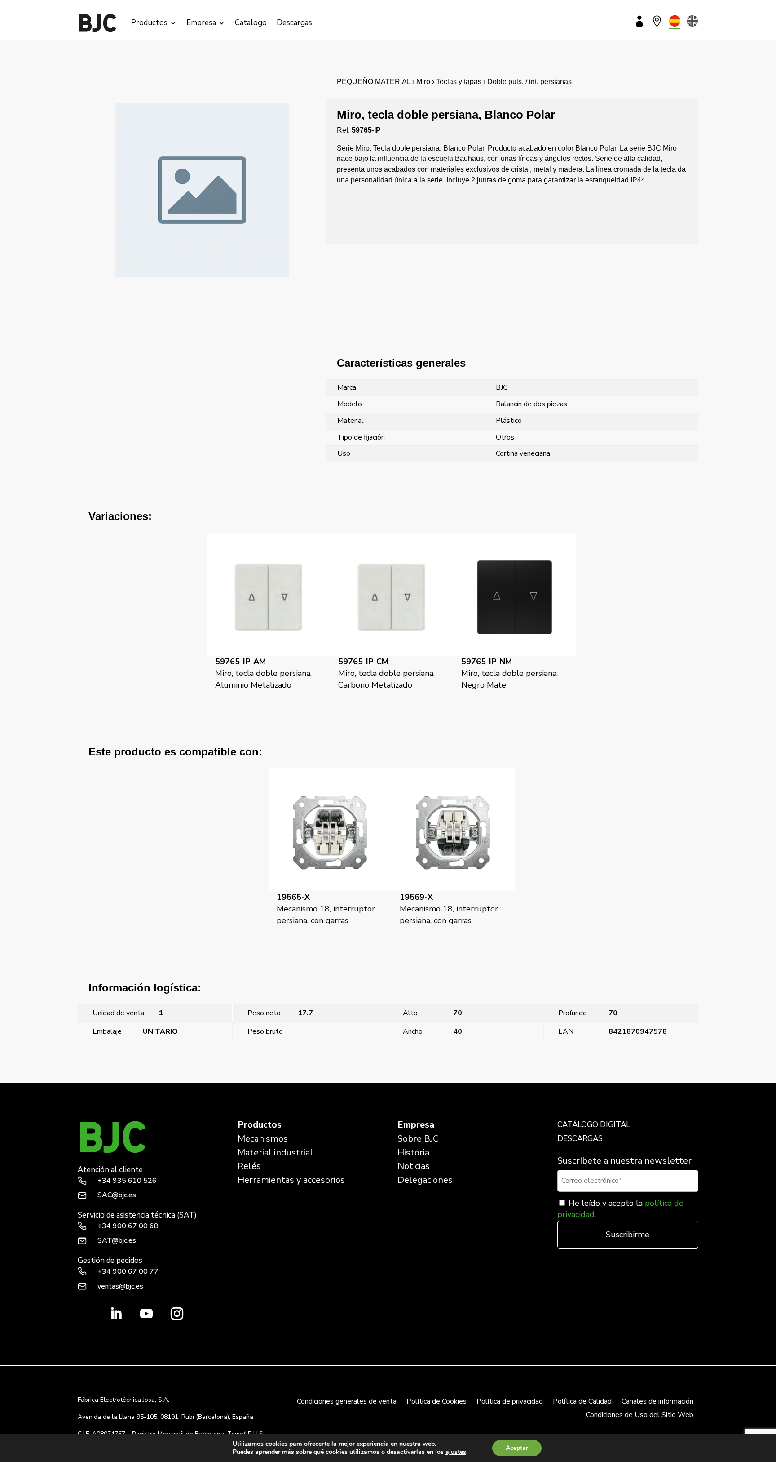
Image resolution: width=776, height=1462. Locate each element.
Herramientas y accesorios (291, 1180)
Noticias (413, 1166)
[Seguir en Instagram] (177, 1313)
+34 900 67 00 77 (128, 1271)
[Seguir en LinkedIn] (115, 1313)
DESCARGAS (580, 1138)
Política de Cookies (436, 1402)
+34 (127, 1181)
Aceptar (517, 1448)
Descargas (294, 23)
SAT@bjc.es (116, 1240)
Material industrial (275, 1152)
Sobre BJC (418, 1139)
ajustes (455, 1452)
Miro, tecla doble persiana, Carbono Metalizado (386, 673)
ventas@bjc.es (120, 1286)
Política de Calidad (582, 1402)
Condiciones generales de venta (347, 1402)
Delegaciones (425, 1180)
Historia (413, 1152)
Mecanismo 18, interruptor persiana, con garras (326, 909)
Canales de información (657, 1402)
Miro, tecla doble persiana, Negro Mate (509, 673)
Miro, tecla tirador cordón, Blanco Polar (638, 1077)
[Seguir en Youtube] (146, 1313)
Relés (249, 1166)
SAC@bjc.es (116, 1195)
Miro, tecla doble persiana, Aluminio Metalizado (263, 673)
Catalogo (251, 23)
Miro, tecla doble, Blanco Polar (125, 1077)
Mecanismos (263, 1139)
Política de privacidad (509, 1402)
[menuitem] (674, 21)
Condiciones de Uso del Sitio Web (639, 1416)
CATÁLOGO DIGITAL (593, 1125)
